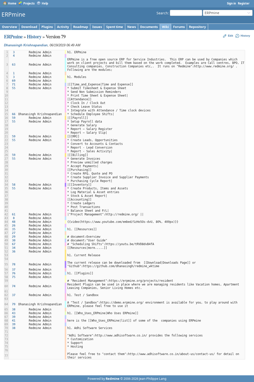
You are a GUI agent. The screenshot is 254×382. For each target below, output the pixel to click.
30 (13, 240)
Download (29, 27)
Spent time (114, 27)
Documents (149, 27)
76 (13, 273)
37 (13, 269)
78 (13, 264)
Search (162, 12)
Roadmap (80, 27)
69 (13, 80)
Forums (179, 27)
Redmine (113, 379)
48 (13, 222)
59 (13, 118)
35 (13, 229)
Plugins (47, 27)
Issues (97, 27)
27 (13, 233)
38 (13, 309)
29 (13, 236)
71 (13, 84)
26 (13, 225)
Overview (9, 27)
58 (13, 184)
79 (13, 304)
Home (12, 3)
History (34, 36)
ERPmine (13, 36)
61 (13, 214)
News (131, 27)
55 (13, 88)
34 (13, 248)
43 (13, 313)
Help (45, 3)
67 (13, 244)
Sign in (231, 3)
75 (13, 277)
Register (244, 3)
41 (13, 320)
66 (13, 114)
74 (13, 286)
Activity (63, 27)
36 (13, 251)
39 (13, 317)
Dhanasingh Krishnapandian (26, 45)
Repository (197, 27)
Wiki (165, 27)
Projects (29, 3)
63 (13, 64)
